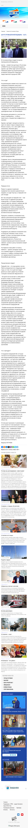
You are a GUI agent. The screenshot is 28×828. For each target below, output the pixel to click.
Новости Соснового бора (13, 31)
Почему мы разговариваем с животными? (12, 471)
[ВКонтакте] (2, 447)
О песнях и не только (7, 535)
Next (25, 769)
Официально (4, 584)
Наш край (6, 680)
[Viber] (11, 447)
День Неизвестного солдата (14, 777)
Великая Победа (8, 687)
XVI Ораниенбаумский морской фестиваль (11, 751)
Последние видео (7, 694)
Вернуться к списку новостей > (10, 449)
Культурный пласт (5, 504)
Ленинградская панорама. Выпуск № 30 (13, 711)
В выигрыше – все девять (8, 660)
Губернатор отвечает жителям (9, 586)
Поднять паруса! (5, 560)
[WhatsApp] (13, 447)
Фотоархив (5, 760)
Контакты (12, 810)
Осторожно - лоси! (6, 634)
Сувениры (18, 808)
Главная (3, 31)
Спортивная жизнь (8, 689)
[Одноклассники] (4, 447)
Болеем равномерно (6, 611)
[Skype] (15, 447)
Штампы (6, 810)
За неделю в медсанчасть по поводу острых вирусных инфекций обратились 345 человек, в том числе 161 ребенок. (13, 614)
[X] (9, 447)
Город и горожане (5, 469)
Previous (2, 769)
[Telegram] (17, 447)
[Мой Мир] (6, 447)
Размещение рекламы (9, 808)
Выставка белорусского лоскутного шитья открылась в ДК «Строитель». (13, 731)
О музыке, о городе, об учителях (10, 506)
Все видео (6, 755)
